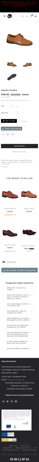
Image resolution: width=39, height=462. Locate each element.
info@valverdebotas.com (16, 380)
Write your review (13, 129)
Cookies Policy (7, 448)
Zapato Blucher (10, 209)
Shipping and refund (23, 448)
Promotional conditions (11, 450)
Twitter (7, 401)
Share (3, 134)
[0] (31, 16)
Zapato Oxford (10, 245)
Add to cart (9, 121)
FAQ (35, 448)
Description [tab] (19, 146)
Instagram (16, 401)
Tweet (8, 134)
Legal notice (13, 446)
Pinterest (12, 134)
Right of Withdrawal (29, 450)
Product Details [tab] (19, 152)
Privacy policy (25, 446)
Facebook (3, 401)
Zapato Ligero (29, 209)
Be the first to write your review (21, 270)
